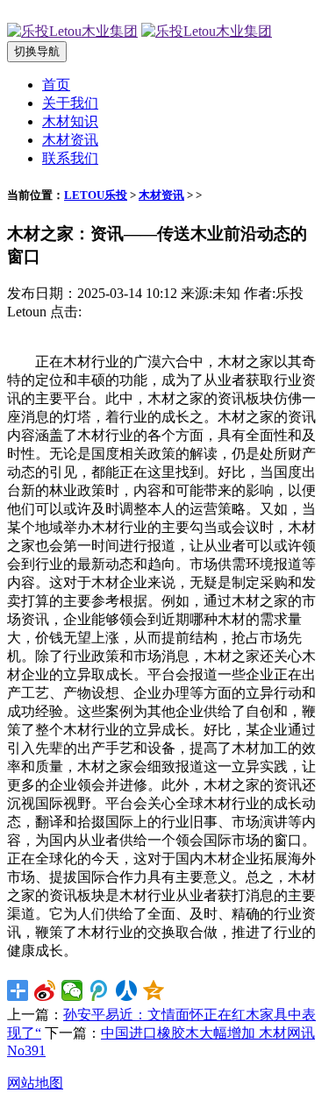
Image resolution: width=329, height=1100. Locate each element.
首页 (56, 84)
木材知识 (70, 121)
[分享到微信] (72, 990)
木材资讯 (70, 139)
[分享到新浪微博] (45, 990)
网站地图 (35, 1082)
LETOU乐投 (95, 195)
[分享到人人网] (127, 990)
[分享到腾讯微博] (100, 990)
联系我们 (70, 158)
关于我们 (70, 103)
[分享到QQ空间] (154, 990)
